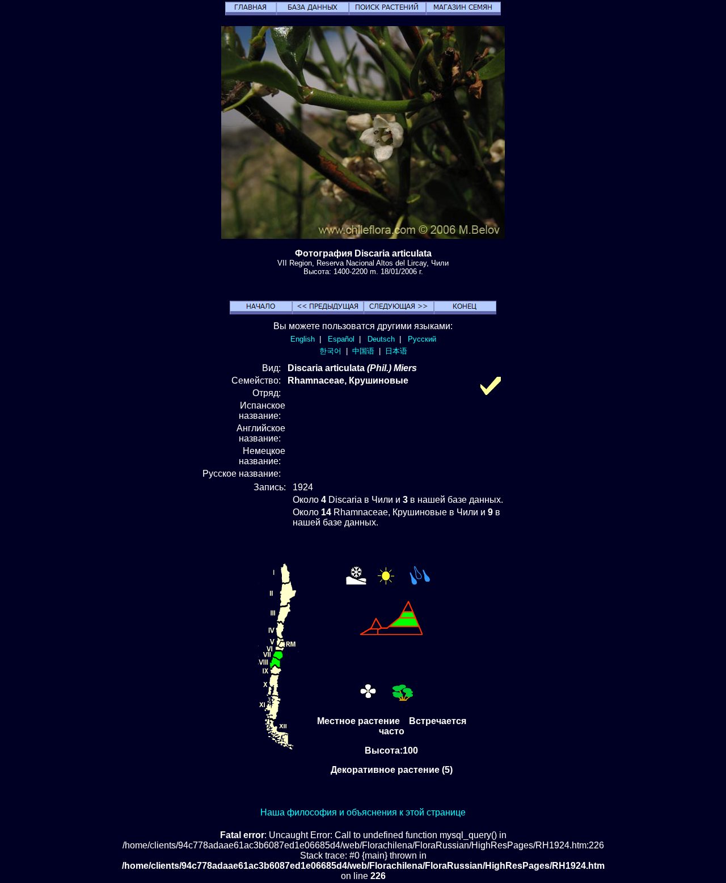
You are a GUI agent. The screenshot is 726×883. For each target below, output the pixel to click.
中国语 (363, 351)
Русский (422, 339)
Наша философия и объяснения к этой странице (363, 812)
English (302, 339)
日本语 (396, 351)
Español (341, 339)
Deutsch (381, 339)
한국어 (330, 351)
